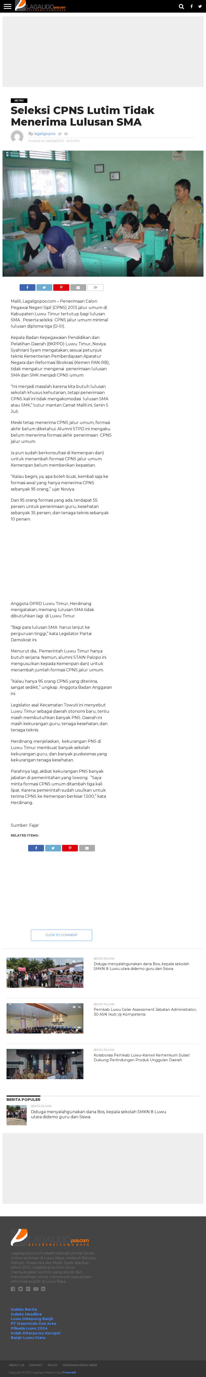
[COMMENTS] (95, 286)
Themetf (69, 1372)
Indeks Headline (26, 1314)
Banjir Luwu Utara (28, 1337)
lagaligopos (44, 133)
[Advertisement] (103, 51)
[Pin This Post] (61, 286)
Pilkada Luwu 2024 (29, 1328)
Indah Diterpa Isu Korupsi (35, 1333)
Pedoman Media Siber (80, 1365)
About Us (16, 1365)
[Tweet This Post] (44, 286)
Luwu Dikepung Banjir (32, 1318)
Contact (36, 1365)
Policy (53, 1365)
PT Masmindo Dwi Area (33, 1323)
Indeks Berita (24, 1309)
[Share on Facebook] (27, 286)
